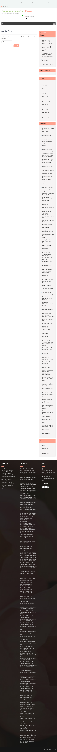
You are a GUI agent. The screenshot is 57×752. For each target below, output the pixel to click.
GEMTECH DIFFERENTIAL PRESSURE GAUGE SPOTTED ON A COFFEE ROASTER (27, 525)
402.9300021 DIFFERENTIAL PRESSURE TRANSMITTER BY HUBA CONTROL (27, 541)
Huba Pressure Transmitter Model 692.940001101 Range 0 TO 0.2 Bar (28, 643)
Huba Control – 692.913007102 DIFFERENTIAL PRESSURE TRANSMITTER (27, 638)
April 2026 (44, 93)
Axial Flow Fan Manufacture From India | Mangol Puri (48, 199)
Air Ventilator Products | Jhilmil (47, 182)
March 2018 (45, 109)
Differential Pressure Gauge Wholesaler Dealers (47, 265)
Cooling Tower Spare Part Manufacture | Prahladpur (47, 241)
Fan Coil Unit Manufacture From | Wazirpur (47, 298)
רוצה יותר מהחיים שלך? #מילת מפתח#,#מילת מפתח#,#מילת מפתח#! (47, 55)
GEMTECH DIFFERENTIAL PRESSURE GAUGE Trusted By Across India (27, 536)
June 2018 (44, 107)
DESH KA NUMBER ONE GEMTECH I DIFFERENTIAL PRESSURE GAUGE (47, 255)
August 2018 (45, 104)
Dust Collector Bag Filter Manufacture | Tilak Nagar (48, 281)
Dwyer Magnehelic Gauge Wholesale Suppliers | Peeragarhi (47, 287)
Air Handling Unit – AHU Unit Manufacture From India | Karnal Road (48, 178)
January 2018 (45, 115)
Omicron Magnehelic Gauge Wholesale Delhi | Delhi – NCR (47, 401)
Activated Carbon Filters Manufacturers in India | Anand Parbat (48, 130)
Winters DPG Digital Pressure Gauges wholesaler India (47, 433)
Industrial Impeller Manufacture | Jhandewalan (46, 363)
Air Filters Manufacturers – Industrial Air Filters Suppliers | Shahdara (48, 172)
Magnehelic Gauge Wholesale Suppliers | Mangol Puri (47, 384)
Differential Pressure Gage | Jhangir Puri (47, 260)
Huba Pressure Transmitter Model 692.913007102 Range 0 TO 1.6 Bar (28, 633)
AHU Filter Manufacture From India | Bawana (47, 140)
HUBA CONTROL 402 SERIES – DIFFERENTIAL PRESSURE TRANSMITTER (47, 326)
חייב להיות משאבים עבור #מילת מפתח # (47, 59)
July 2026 (44, 85)
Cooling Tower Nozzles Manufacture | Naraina (47, 230)
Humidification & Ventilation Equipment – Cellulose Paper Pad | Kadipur (47, 343)
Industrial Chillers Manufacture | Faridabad (46, 353)
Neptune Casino (46, 396)
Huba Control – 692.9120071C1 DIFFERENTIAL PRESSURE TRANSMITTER (27, 648)
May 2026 (44, 91)
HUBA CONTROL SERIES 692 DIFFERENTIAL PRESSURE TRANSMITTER (46, 335)
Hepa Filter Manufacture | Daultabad (48, 320)
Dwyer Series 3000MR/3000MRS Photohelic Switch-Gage (48, 292)
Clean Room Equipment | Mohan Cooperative (48, 221)
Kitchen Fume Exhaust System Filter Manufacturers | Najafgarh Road (47, 372)
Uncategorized (45, 429)
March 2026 (45, 96)
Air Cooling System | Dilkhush (47, 144)
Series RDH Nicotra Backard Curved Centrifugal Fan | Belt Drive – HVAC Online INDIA (47, 419)
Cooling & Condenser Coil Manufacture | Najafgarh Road (47, 226)
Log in (43, 445)
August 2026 (45, 83)
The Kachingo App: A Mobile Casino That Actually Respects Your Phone (47, 48)
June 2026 (44, 88)
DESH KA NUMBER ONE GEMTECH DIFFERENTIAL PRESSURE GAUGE (47, 248)
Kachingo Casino (46, 367)
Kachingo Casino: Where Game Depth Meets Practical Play (47, 42)
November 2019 (46, 101)
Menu (3, 24)
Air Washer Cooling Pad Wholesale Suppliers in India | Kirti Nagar (48, 187)
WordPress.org (45, 453)
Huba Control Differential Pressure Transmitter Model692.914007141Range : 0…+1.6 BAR (28, 612)
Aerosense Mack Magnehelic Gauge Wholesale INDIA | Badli (47, 135)
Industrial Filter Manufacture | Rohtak (47, 358)
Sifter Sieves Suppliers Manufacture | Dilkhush (47, 426)
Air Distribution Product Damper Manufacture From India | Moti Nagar (48, 149)
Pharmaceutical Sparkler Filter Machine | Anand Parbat (48, 407)
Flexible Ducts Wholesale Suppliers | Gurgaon (47, 304)
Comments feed (46, 451)
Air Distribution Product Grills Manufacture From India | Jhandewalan (48, 161)
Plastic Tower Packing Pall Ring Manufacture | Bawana (47, 412)
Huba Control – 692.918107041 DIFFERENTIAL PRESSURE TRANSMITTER (27, 600)
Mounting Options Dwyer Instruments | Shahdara (48, 393)
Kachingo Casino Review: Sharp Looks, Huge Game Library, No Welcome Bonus (27, 727)
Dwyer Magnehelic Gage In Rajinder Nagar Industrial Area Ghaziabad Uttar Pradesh (27, 506)
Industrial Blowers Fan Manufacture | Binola (47, 348)
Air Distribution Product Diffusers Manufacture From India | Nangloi (47, 155)
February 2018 (45, 112)
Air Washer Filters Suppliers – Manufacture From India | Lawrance (48, 193)
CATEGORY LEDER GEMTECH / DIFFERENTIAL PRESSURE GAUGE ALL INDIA (48, 214)
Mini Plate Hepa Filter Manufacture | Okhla (47, 389)
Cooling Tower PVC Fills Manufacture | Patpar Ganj (48, 236)
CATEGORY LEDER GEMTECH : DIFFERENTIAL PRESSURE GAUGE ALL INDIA (48, 206)
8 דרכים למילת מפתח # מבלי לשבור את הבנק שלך (48, 63)
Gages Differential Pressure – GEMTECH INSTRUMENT (47, 309)
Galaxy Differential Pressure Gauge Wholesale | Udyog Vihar (48, 315)
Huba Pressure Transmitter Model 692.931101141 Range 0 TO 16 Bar (28, 628)
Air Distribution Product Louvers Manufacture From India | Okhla (47, 166)
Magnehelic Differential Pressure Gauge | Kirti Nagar (47, 379)
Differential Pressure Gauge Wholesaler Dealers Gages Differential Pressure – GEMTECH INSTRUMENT (47, 273)
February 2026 (45, 99)
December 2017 (46, 117)
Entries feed (45, 448)
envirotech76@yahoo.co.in (48, 2)
